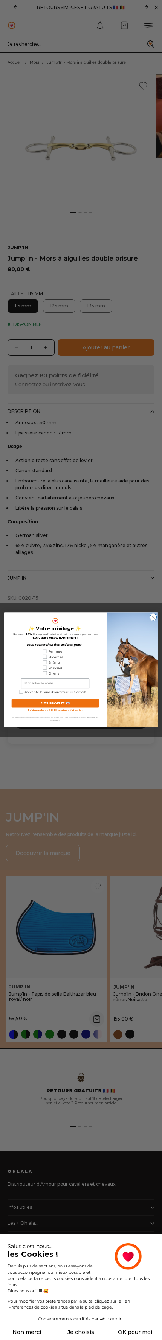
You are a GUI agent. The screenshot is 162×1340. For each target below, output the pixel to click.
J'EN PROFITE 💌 (55, 704)
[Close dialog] (153, 617)
